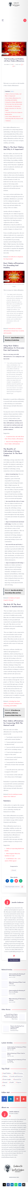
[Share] (23, 1184)
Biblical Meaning (18, 1073)
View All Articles (14, 960)
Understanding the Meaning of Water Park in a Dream (17, 974)
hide (12, 91)
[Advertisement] (14, 23)
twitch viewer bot (14, 1177)
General (14, 870)
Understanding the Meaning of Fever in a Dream (17, 991)
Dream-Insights (7, 1079)
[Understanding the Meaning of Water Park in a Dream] (4, 1049)
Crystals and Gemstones (16, 1076)
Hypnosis (19, 1082)
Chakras (5, 1076)
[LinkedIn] (12, 1184)
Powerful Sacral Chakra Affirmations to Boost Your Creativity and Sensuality (14, 331)
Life (4, 1085)
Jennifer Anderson (17, 902)
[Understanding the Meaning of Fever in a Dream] (4, 1061)
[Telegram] (19, 1184)
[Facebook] (8, 1184)
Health (12, 1082)
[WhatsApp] (16, 1184)
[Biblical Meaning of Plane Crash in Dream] (4, 1055)
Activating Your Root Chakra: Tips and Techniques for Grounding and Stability (13, 703)
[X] (4, 1184)
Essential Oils (17, 1079)
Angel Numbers (7, 1073)
